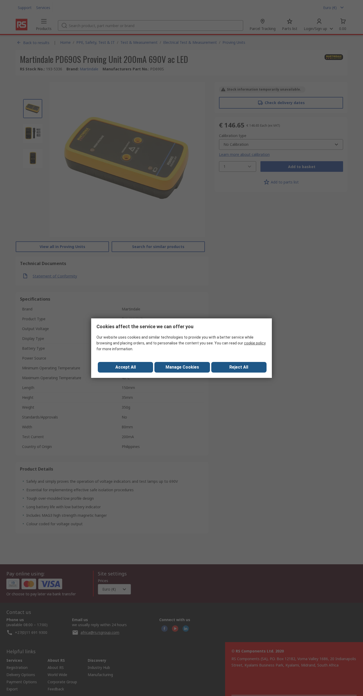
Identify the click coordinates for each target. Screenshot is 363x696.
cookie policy (255, 343)
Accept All (125, 367)
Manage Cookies (182, 367)
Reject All (238, 367)
